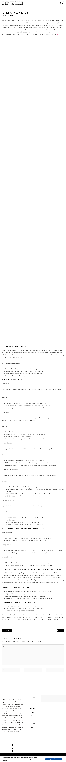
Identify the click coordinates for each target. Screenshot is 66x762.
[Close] (64, 2)
